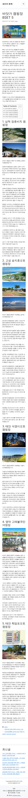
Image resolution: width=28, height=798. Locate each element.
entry (6, 727)
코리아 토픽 (7, 4)
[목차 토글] (19, 106)
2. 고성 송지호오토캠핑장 (11, 110)
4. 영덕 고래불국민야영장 (11, 114)
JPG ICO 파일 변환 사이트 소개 (13, 729)
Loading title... (16, 795)
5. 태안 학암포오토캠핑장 (11, 116)
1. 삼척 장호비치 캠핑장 (10, 108)
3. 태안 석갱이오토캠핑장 (11, 112)
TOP (14, 788)
